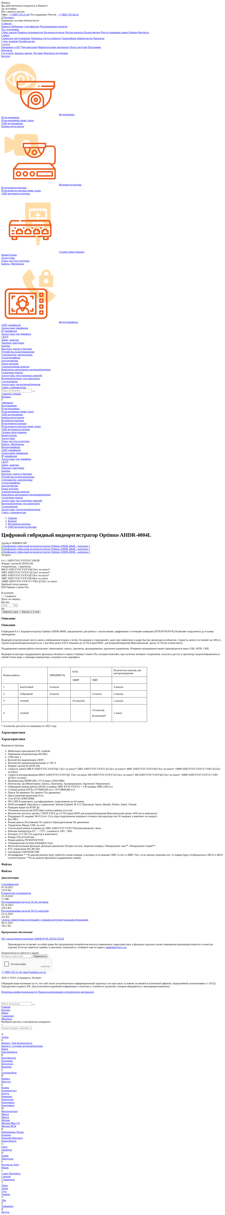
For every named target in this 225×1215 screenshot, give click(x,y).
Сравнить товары (11, 393)
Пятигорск (7, 1158)
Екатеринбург (9, 1072)
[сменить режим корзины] (11, 396)
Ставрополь (8, 1179)
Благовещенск (9, 1052)
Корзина (6, 396)
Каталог (5, 1010)
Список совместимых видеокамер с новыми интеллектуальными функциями (44, 919)
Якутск (5, 1212)
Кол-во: (5, 602)
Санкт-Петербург (11, 1173)
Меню (4, 1012)
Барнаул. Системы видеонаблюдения (22, 1046)
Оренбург (6, 1149)
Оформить (7, 402)
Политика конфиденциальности (19, 992)
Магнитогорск (9, 1111)
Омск (4, 1146)
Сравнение (7, 1015)
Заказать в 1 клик (30, 612)
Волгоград (7, 1063)
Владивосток (8, 1057)
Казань (5, 1087)
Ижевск (5, 1078)
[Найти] (33, 391)
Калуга (5, 1093)
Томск (4, 1188)
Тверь (4, 1185)
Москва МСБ (8, 1126)
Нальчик (6, 1135)
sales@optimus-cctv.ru (34, 972)
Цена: (4, 599)
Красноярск (7, 1102)
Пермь (5, 1155)
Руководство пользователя (16, 893)
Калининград (8, 1090)
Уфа (3, 1200)
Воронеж (6, 1066)
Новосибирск (8, 1141)
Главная (5, 1007)
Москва (5, 1120)
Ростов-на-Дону (10, 1164)
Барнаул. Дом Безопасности (16, 1043)
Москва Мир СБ (10, 1123)
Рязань (5, 1167)
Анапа (5, 1037)
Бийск (4, 1049)
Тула (3, 1191)
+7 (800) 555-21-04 (19, 14)
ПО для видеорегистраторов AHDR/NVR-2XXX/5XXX (32, 938)
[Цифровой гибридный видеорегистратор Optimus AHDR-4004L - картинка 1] (45, 546)
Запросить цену (10, 612)
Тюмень (5, 1194)
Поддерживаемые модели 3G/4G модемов (24, 902)
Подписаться (40, 956)
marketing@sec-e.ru (116, 947)
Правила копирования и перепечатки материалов (66, 992)
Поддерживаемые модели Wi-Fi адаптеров (25, 910)
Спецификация (9, 884)
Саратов (6, 1176)
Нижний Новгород (12, 1138)
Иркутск (6, 1081)
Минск (5, 1114)
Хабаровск (7, 1206)
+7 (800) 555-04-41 (68, 14)
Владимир (7, 1060)
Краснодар (7, 1099)
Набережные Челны (12, 1132)
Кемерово (6, 1096)
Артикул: (6, 543)
